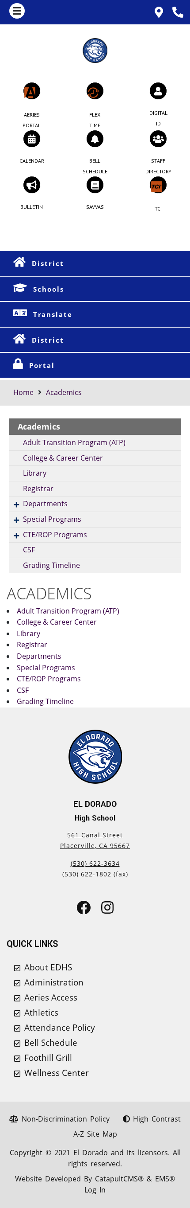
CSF (29, 550)
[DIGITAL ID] (158, 91)
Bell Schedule (50, 1042)
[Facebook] (83, 910)
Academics (64, 392)
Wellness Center (56, 1073)
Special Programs (52, 519)
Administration (54, 982)
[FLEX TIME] (95, 91)
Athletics (41, 1012)
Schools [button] (48, 289)
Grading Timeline (51, 565)
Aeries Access (50, 997)
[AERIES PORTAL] (32, 91)
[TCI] (158, 185)
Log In (95, 1190)
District (48, 263)
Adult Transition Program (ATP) (74, 442)
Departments (45, 503)
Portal (42, 365)
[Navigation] (17, 11)
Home (23, 392)
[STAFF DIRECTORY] (158, 139)
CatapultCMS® (119, 1179)
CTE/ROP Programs (55, 534)
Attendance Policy (59, 1027)
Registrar (38, 488)
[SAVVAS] (95, 185)
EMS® (165, 1179)
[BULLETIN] (32, 185)
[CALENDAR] (32, 139)
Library (34, 473)
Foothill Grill (48, 1057)
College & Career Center (63, 458)
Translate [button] (52, 314)
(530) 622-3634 (95, 863)
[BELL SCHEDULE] (95, 139)
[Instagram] (107, 910)
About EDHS (48, 967)
